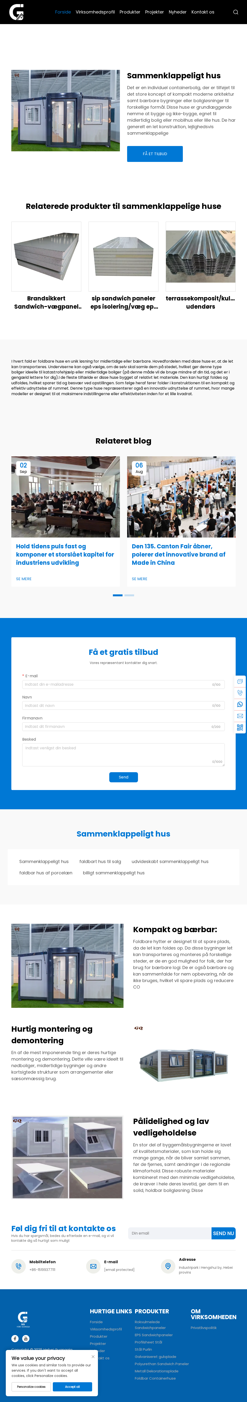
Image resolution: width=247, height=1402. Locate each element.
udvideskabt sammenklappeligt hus (170, 861)
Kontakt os (203, 12)
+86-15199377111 (42, 1269)
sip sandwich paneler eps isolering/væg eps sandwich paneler (123, 302)
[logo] (16, 11)
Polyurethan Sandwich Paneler (162, 1363)
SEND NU (223, 1233)
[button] (118, 595)
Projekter (154, 12)
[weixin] (240, 727)
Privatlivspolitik (204, 1327)
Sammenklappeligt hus (44, 861)
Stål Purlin (143, 1349)
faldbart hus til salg (100, 861)
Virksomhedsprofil (95, 12)
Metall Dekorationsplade (156, 1371)
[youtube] (25, 1338)
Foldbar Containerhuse (155, 1378)
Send (123, 777)
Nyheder (178, 12)
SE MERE (24, 579)
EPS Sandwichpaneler (154, 1334)
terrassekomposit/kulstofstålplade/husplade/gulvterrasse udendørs (201, 302)
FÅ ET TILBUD (155, 154)
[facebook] (15, 1338)
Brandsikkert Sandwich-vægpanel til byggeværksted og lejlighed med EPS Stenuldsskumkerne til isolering (46, 302)
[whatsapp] (240, 704)
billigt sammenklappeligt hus (114, 873)
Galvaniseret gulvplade (155, 1356)
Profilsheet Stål (148, 1342)
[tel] (240, 693)
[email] (240, 716)
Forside (63, 12)
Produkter (130, 12)
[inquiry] (240, 681)
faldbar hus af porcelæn (45, 873)
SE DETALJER (46, 256)
